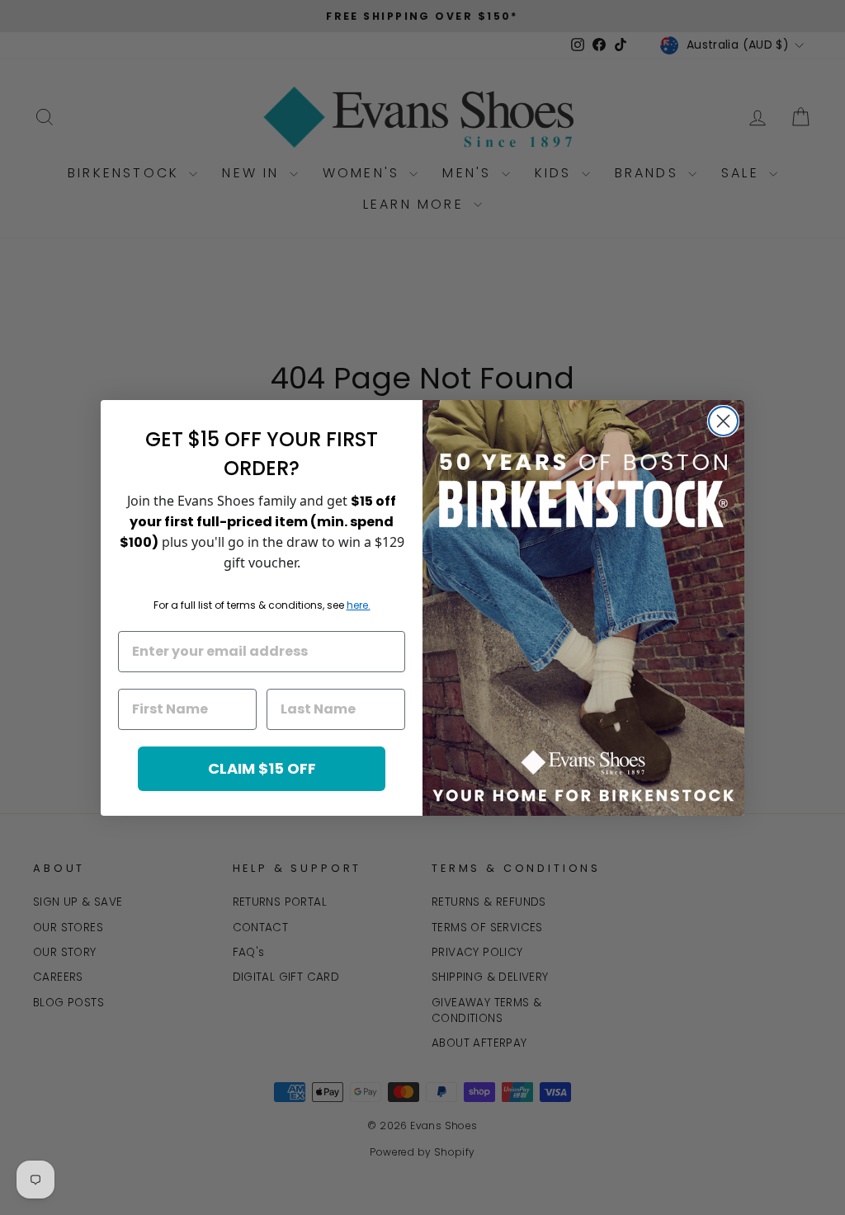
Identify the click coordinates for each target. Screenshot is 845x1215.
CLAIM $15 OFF (262, 768)
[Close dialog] (723, 421)
